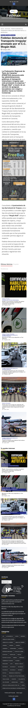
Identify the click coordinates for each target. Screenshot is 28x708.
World (23, 685)
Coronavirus (13, 648)
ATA (3, 636)
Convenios (5, 648)
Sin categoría (5, 682)
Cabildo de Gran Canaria (8, 639)
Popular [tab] (16, 264)
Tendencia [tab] (4, 269)
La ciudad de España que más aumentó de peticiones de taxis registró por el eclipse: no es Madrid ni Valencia (13, 372)
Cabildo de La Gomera (7, 642)
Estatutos (5, 654)
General (15, 657)
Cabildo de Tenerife (20, 642)
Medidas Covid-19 (19, 663)
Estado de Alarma (19, 651)
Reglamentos (21, 679)
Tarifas (22, 682)
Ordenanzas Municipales (15, 673)
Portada (7, 35)
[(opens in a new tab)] (14, 320)
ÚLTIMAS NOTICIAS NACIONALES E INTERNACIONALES (10, 336)
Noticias (3, 35)
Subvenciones (14, 682)
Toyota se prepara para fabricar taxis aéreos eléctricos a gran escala (13, 441)
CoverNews (10, 705)
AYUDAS (17, 636)
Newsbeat (20, 670)
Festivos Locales (6, 657)
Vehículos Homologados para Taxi (10, 685)
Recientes (13, 35)
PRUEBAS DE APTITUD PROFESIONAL (10, 300)
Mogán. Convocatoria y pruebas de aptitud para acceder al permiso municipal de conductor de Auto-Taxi (13, 302)
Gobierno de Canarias (7, 660)
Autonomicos (9, 636)
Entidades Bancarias (7, 651)
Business (23, 636)
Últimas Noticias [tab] (6, 264)
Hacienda (17, 660)
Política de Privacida (10, 692)
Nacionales (5, 666)
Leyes (11, 663)
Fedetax (13, 15)
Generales (21, 657)
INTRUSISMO (5, 663)
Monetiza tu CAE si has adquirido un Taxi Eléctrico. (12, 607)
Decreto (20, 648)
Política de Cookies (13, 696)
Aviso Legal (19, 692)
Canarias (4, 645)
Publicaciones (5, 679)
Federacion (12, 654)
